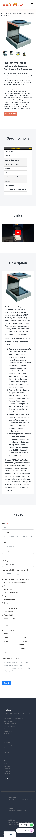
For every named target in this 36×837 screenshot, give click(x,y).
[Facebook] (5, 783)
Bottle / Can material (9, 608)
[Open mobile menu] (32, 4)
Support (6, 763)
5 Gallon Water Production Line (13, 716)
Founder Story (8, 745)
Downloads (7, 771)
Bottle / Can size (8, 631)
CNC (5, 755)
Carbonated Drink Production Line (14, 718)
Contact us (7, 773)
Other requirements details (12, 658)
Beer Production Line (10, 726)
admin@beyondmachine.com (17, 810)
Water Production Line (10, 723)
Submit (6, 683)
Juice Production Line (10, 721)
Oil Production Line (9, 729)
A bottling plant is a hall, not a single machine (17, 713)
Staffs (5, 747)
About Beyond (8, 742)
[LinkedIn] (13, 783)
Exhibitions (7, 750)
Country (5, 561)
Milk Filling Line (8, 731)
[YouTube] (9, 783)
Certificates (7, 752)
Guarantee (7, 768)
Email (4, 542)
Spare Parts (7, 766)
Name (4, 524)
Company (5, 551)
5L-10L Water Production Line (12, 734)
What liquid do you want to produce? (16, 579)
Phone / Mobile (7, 533)
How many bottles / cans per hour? (15, 570)
